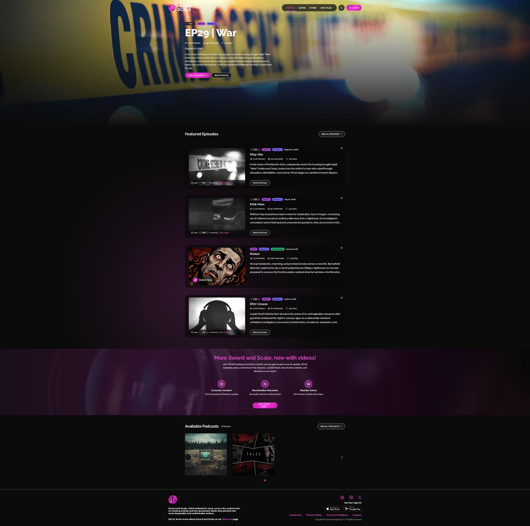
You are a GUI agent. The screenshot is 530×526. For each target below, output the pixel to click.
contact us (295, 515)
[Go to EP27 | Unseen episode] (217, 316)
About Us (227, 519)
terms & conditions (337, 515)
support (357, 515)
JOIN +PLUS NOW (263, 405)
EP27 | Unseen (259, 304)
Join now (224, 182)
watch (290, 8)
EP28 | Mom (257, 204)
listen (302, 8)
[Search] (341, 8)
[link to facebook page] (342, 497)
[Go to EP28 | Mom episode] (217, 216)
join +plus (326, 8)
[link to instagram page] (351, 497)
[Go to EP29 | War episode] (217, 166)
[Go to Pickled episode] (217, 266)
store (313, 8)
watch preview (221, 75)
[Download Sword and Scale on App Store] (333, 508)
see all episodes (330, 134)
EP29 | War (256, 154)
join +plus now (196, 75)
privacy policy (314, 515)
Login (356, 8)
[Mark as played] (342, 148)
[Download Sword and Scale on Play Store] (353, 508)
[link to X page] (360, 497)
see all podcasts (329, 426)
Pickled (254, 254)
